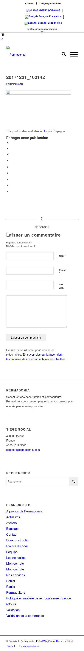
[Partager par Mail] (12, 191)
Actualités (13, 517)
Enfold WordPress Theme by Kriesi (54, 641)
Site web (61, 286)
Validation (13, 609)
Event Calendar (17, 546)
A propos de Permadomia (24, 511)
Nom (62, 256)
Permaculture (15, 592)
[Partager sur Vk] (12, 179)
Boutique (12, 528)
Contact (29, 3)
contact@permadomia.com (23, 450)
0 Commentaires (14, 83)
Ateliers (11, 522)
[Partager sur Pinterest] (12, 161)
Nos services (15, 575)
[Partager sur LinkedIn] (12, 167)
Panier (10, 580)
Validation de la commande (25, 615)
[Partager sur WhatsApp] (12, 155)
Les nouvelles (16, 557)
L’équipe (11, 551)
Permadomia (27, 641)
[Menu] (72, 54)
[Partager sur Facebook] (12, 143)
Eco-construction (18, 540)
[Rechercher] (62, 54)
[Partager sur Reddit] (12, 185)
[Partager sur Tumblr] (12, 173)
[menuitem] (30, 3)
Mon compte (15, 563)
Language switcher (50, 3)
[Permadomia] (34, 54)
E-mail (62, 272)
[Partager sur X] (12, 149)
